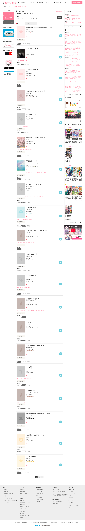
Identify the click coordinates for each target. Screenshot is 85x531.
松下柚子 (28, 139)
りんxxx (28, 256)
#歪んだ (25, 310)
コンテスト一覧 (56, 489)
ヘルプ (8, 522)
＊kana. (28, 209)
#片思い (26, 149)
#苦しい (21, 333)
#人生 (18, 333)
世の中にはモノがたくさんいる (34, 91)
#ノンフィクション (20, 172)
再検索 (59, 17)
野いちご (71, 502)
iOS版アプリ (71, 489)
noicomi (38, 501)
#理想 (40, 196)
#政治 (24, 196)
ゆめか (27, 50)
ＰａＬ (27, 277)
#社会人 (31, 149)
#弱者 (27, 196)
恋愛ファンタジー (23, 498)
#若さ (34, 333)
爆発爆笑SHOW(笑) (31, 299)
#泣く (24, 242)
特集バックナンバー (57, 503)
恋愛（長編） (22, 491)
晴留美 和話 (29, 186)
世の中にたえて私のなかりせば (34, 137)
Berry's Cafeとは (8, 22)
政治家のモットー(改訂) (33, 184)
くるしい (28, 322)
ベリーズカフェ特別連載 (57, 501)
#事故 (34, 102)
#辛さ (26, 402)
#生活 (27, 333)
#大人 (24, 60)
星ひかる (28, 29)
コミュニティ (6, 502)
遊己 (27, 71)
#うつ (18, 242)
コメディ (22, 513)
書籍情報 (41, 2)
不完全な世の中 (30, 161)
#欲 (34, 196)
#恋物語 (18, 402)
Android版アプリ (72, 491)
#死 (27, 287)
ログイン (68, 2)
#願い (42, 172)
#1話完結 (45, 172)
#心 (31, 242)
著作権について (46, 522)
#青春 (37, 333)
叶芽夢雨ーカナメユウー (31, 163)
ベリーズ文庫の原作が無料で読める (11, 500)
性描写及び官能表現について (36, 522)
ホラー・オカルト (23, 508)
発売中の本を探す (40, 489)
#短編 (21, 149)
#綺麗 (26, 126)
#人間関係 (28, 242)
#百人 (22, 402)
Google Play (11, 67)
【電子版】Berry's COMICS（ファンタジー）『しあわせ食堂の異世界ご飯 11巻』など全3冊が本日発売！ (72, 71)
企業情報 (76, 522)
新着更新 (5, 496)
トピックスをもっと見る (73, 94)
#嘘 (32, 196)
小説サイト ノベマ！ (73, 504)
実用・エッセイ (23, 500)
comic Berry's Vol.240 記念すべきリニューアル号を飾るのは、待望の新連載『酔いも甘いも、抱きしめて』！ (72, 60)
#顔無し (36, 310)
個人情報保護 (70, 522)
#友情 (26, 172)
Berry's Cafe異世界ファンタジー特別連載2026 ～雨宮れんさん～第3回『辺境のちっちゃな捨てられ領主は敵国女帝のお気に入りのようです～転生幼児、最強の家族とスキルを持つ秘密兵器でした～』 (73, 89)
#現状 (24, 126)
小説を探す (22, 2)
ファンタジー (22, 496)
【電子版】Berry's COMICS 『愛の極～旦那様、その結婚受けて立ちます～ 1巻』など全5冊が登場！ (72, 54)
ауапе (27, 437)
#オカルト (45, 102)
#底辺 (22, 378)
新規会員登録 (77, 2)
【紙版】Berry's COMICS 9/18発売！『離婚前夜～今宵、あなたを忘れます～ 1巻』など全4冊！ (73, 65)
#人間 (18, 196)
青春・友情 (22, 504)
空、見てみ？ (30, 114)
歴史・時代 (22, 509)
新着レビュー (6, 495)
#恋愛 (18, 149)
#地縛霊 (48, 102)
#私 (17, 378)
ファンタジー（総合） (24, 495)
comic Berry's (39, 497)
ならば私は (29, 367)
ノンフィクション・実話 (25, 506)
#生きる (21, 242)
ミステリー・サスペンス (25, 502)
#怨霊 (20, 102)
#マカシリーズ (29, 102)
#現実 (37, 196)
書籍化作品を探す (73, 222)
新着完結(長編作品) (7, 491)
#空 (17, 126)
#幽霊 (29, 287)
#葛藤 (42, 333)
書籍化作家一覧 (40, 493)
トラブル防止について (62, 522)
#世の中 (21, 60)
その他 (21, 517)
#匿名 (39, 310)
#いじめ (21, 219)
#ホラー (36, 102)
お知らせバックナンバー (73, 26)
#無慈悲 (32, 310)
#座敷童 (40, 102)
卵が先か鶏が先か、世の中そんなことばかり (38, 413)
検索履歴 (60, 11)
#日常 (24, 333)
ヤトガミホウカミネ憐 (31, 392)
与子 (27, 324)
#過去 (29, 172)
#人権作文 (38, 172)
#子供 (27, 60)
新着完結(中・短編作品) (8, 493)
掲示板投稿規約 (54, 522)
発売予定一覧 (39, 491)
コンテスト (58, 2)
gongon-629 (29, 347)
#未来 (43, 196)
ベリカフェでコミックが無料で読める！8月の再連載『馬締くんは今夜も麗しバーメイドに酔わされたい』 (73, 48)
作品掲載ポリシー (25, 522)
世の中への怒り (30, 254)
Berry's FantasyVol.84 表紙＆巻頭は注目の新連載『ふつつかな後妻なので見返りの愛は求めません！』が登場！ (73, 77)
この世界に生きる (31, 49)
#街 (17, 102)
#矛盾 (18, 60)
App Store (6, 67)
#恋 (24, 402)
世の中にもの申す (31, 456)
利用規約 (19, 522)
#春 (29, 149)
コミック (50, 2)
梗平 (27, 232)
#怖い (21, 287)
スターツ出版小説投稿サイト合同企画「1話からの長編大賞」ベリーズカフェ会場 (60, 495)
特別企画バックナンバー (73, 120)
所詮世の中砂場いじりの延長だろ (35, 345)
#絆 (24, 219)
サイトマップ (13, 522)
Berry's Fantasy (40, 499)
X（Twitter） (71, 495)
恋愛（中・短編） (23, 493)
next (42, 477)
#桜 (23, 149)
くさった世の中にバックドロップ (35, 230)
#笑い (29, 310)
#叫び (34, 242)
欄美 (27, 458)
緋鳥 (27, 116)
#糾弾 (30, 196)
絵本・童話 (22, 511)
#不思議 (24, 287)
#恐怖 (52, 102)
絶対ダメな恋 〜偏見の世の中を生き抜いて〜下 (39, 27)
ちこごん (28, 415)
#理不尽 (26, 219)
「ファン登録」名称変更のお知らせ (72, 15)
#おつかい (24, 102)
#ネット (18, 310)
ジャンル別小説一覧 (8, 498)
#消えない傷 (33, 172)
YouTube (71, 497)
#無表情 (42, 310)
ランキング (32, 2)
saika (27, 93)
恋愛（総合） (22, 489)
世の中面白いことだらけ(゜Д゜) (35, 435)
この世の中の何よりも (32, 69)
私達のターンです (31, 207)
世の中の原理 (30, 275)
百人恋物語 (29, 390)
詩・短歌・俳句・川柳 (24, 515)
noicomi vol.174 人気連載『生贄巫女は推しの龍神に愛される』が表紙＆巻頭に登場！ (73, 35)
